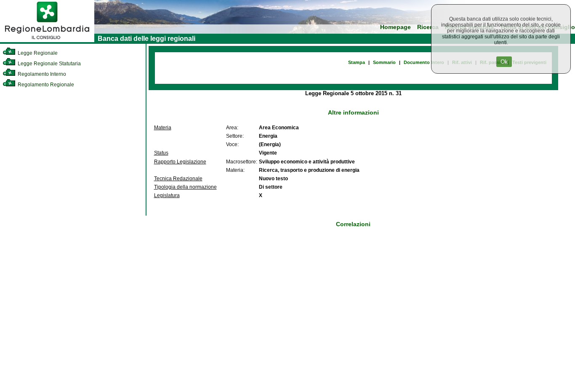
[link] (47, 40)
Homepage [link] (395, 27)
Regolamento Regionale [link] (45, 85)
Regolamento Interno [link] (41, 74)
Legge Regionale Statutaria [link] (48, 64)
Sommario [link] (384, 62)
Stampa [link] (356, 62)
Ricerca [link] (428, 27)
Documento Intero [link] (424, 62)
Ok (504, 62)
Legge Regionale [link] (37, 53)
